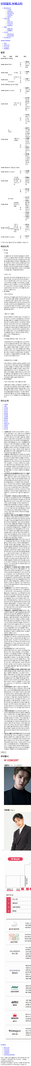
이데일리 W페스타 (11, 3)
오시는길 (6, 1049)
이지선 (6, 409)
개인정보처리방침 (9, 1054)
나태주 (6, 404)
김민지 (6, 411)
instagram (7, 40)
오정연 (6, 425)
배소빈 (6, 420)
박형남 (6, 418)
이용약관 (6, 1053)
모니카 (6, 422)
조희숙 (6, 413)
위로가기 (3, 752)
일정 (8, 20)
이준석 (6, 427)
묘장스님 (6, 423)
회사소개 (6, 1047)
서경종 (6, 416)
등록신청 (10, 28)
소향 (5, 406)
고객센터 (6, 1051)
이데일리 (10, 15)
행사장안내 (10, 13)
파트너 (9, 16)
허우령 (6, 415)
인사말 (9, 9)
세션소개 (10, 22)
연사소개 (10, 23)
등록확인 (10, 30)
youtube (3, 40)
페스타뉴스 (10, 34)
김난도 (6, 428)
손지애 (6, 408)
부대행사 (10, 25)
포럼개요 (10, 11)
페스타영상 (10, 35)
